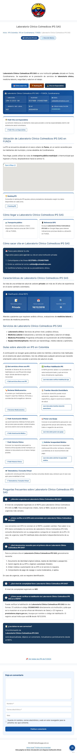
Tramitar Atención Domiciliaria (56, 390)
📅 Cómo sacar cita (20, 86)
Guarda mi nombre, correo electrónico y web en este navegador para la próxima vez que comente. (36, 721)
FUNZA (38, 33)
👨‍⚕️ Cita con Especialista (55, 86)
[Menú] (72, 748)
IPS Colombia (13, 33)
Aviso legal (30, 747)
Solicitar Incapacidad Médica (55, 442)
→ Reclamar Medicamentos (15, 410)
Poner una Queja (50, 419)
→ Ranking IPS (11, 206)
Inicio (5, 33)
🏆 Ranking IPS (37, 86)
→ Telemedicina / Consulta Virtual (18, 481)
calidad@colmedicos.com (60, 101)
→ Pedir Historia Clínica (14, 461)
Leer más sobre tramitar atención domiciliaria (53, 407)
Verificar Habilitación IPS (53, 366)
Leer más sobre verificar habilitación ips (56, 379)
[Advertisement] (38, 56)
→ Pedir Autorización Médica (16, 433)
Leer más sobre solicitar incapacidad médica (55, 459)
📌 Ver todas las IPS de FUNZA (38, 659)
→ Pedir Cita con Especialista (16, 130)
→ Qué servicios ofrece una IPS (17, 381)
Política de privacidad (43, 747)
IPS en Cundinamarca (26, 33)
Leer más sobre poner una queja (53, 432)
